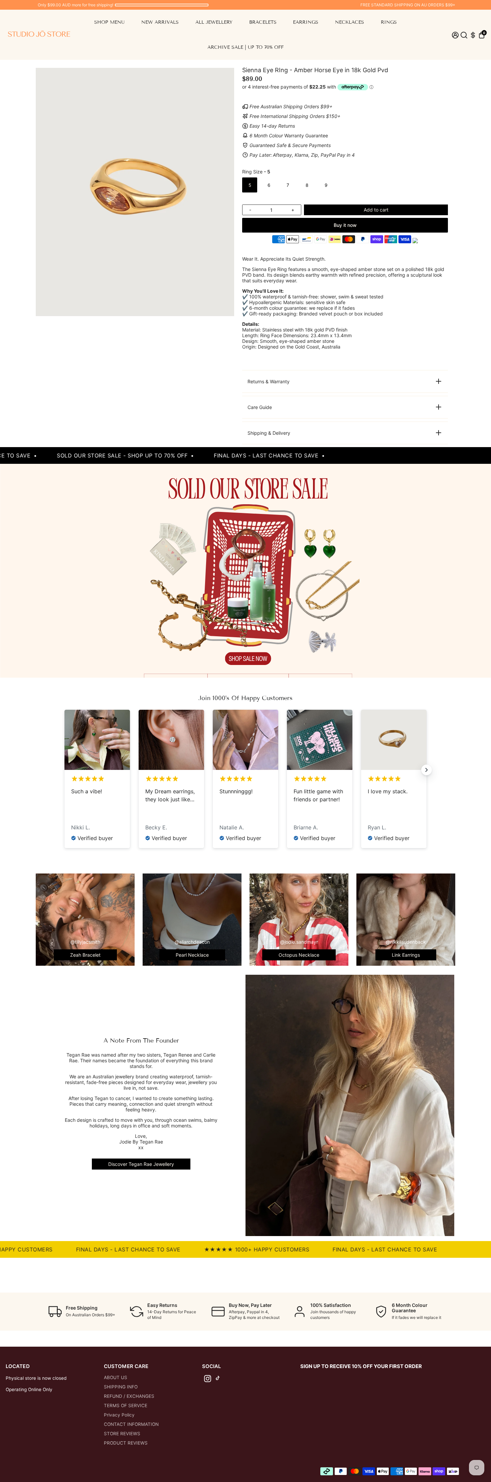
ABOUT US (115, 1377)
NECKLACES (349, 22)
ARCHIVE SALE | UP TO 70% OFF (245, 47)
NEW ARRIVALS (160, 22)
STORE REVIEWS (122, 1433)
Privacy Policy (119, 1415)
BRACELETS (263, 22)
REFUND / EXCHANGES (129, 1396)
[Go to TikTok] (217, 1379)
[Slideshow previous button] (64, 770)
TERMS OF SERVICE (125, 1405)
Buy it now (345, 225)
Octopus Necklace (299, 955)
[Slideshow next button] (426, 770)
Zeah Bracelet (85, 955)
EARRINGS (305, 22)
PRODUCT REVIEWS (126, 1443)
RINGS (389, 22)
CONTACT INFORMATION (131, 1424)
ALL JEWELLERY (213, 22)
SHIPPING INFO (121, 1386)
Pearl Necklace (192, 955)
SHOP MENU (109, 22)
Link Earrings (406, 955)
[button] (482, 35)
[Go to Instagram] (207, 1379)
